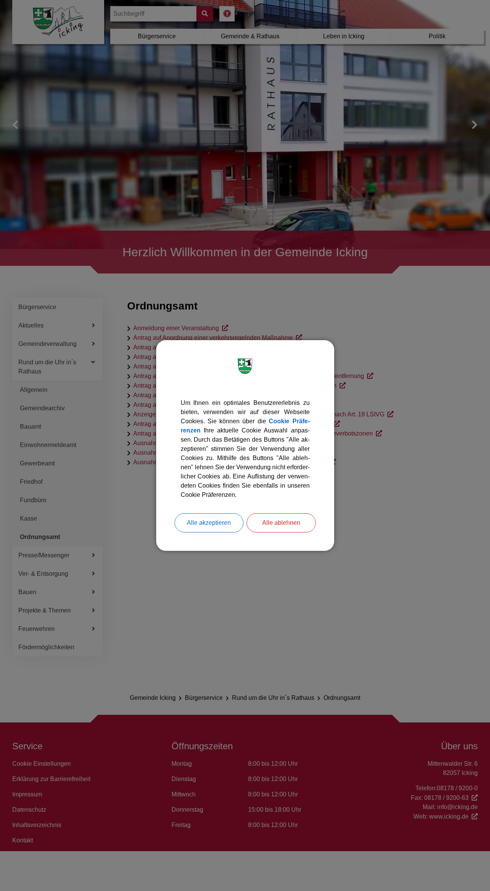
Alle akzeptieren (209, 522)
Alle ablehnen (281, 522)
